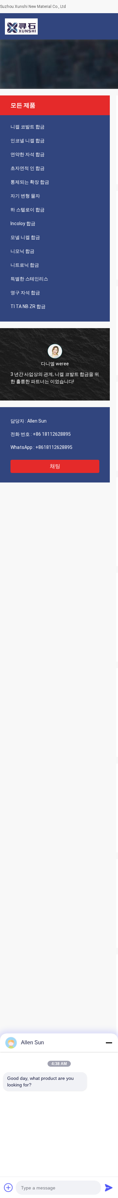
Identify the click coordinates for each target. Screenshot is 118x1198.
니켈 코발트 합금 (27, 126)
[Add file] (8, 1187)
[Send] (109, 1187)
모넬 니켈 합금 (25, 237)
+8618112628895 (53, 447)
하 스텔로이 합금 (27, 209)
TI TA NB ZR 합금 (28, 306)
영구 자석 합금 (25, 292)
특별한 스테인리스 (29, 278)
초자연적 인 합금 (27, 168)
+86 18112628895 (52, 434)
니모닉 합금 (22, 251)
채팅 (55, 466)
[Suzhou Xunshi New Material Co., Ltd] (21, 26)
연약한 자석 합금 (27, 154)
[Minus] (109, 1043)
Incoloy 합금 (22, 223)
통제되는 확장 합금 (29, 182)
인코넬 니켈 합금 (27, 140)
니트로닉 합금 (24, 265)
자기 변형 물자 (25, 195)
